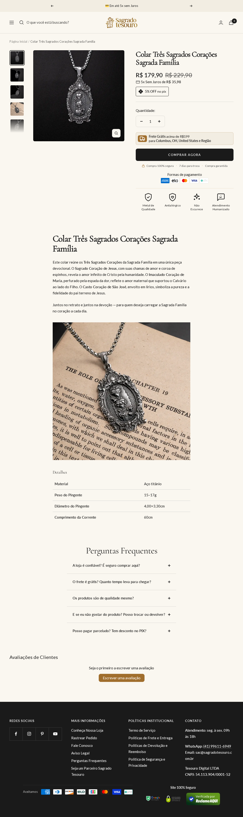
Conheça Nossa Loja (87, 730)
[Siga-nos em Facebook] (16, 733)
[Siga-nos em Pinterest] (42, 733)
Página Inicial (18, 41)
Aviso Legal (80, 753)
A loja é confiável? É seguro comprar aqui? (106, 565)
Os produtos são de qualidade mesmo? (103, 598)
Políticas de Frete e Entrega (150, 738)
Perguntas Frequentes (89, 760)
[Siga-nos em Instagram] (29, 733)
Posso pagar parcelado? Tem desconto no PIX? (109, 631)
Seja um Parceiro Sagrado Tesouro (91, 771)
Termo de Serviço (141, 730)
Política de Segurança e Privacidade (146, 762)
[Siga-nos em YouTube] (55, 733)
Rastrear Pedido (84, 738)
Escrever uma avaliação (121, 678)
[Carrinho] (231, 22)
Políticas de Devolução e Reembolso (148, 748)
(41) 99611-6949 (217, 746)
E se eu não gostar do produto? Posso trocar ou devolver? (119, 614)
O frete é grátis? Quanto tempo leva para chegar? (112, 582)
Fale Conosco (82, 745)
